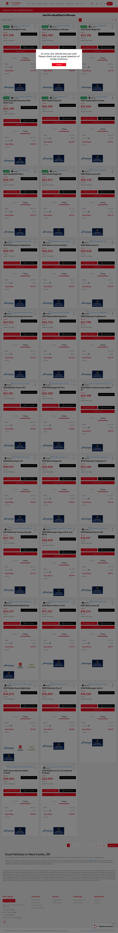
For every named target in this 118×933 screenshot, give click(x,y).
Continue (59, 64)
